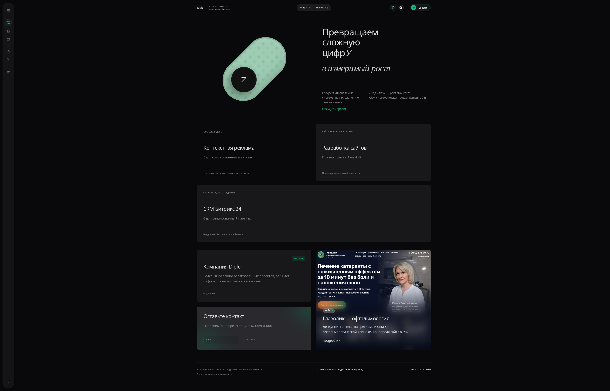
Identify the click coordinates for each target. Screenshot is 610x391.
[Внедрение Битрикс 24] (8, 72)
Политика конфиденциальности (214, 374)
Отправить (250, 339)
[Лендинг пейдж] (8, 51)
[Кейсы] (8, 39)
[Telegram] (401, 7)
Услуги (303, 7)
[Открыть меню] (8, 10)
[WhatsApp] (393, 7)
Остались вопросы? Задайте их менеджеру (339, 369)
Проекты (321, 7)
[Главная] (8, 22)
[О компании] (8, 31)
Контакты (425, 369)
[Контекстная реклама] (8, 59)
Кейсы (413, 369)
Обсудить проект (334, 109)
